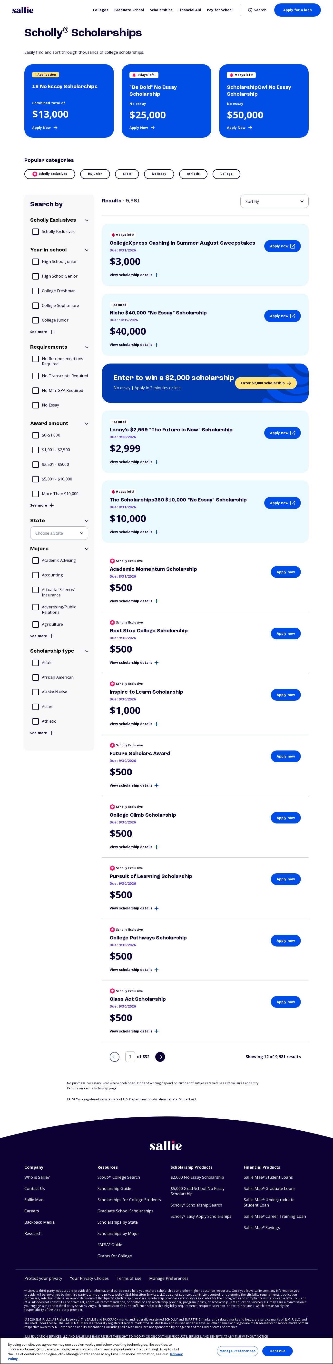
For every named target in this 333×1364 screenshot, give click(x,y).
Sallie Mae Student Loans (268, 1177)
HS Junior (95, 174)
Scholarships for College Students (129, 1199)
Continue (277, 1351)
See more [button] (38, 332)
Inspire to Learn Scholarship (146, 692)
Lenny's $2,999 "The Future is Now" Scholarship (171, 430)
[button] (168, 1278)
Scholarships (161, 10)
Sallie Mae (33, 1199)
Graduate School (129, 10)
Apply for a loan (297, 10)
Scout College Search (119, 1177)
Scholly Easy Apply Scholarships (201, 1216)
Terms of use (129, 1278)
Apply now (279, 246)
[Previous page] (114, 1057)
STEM (127, 174)
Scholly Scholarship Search (196, 1205)
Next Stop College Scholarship (149, 631)
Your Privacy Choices (89, 1278)
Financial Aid (189, 10)
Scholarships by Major (118, 1233)
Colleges (100, 10)
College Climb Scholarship (143, 815)
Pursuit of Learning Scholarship (151, 876)
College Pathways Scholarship (148, 938)
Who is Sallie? (37, 1177)
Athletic (193, 174)
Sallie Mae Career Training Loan (275, 1216)
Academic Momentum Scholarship (153, 569)
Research (33, 1233)
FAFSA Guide (110, 1244)
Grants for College (115, 1256)
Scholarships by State (118, 1222)
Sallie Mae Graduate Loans (269, 1188)
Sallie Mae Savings (262, 1227)
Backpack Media (39, 1222)
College (226, 174)
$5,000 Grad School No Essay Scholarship (198, 1191)
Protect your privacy (43, 1278)
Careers (31, 1211)
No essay (159, 174)
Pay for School (220, 10)
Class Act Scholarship (138, 999)
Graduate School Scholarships (126, 1211)
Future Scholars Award (140, 753)
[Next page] (160, 1057)
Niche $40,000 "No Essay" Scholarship (158, 313)
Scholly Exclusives (53, 174)
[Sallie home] (50, 10)
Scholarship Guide (114, 1188)
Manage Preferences (237, 1351)
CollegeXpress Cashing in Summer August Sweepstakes (182, 243)
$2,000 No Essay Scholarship (197, 1177)
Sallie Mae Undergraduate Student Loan (269, 1202)
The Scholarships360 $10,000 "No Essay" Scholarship (178, 500)
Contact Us (34, 1188)
